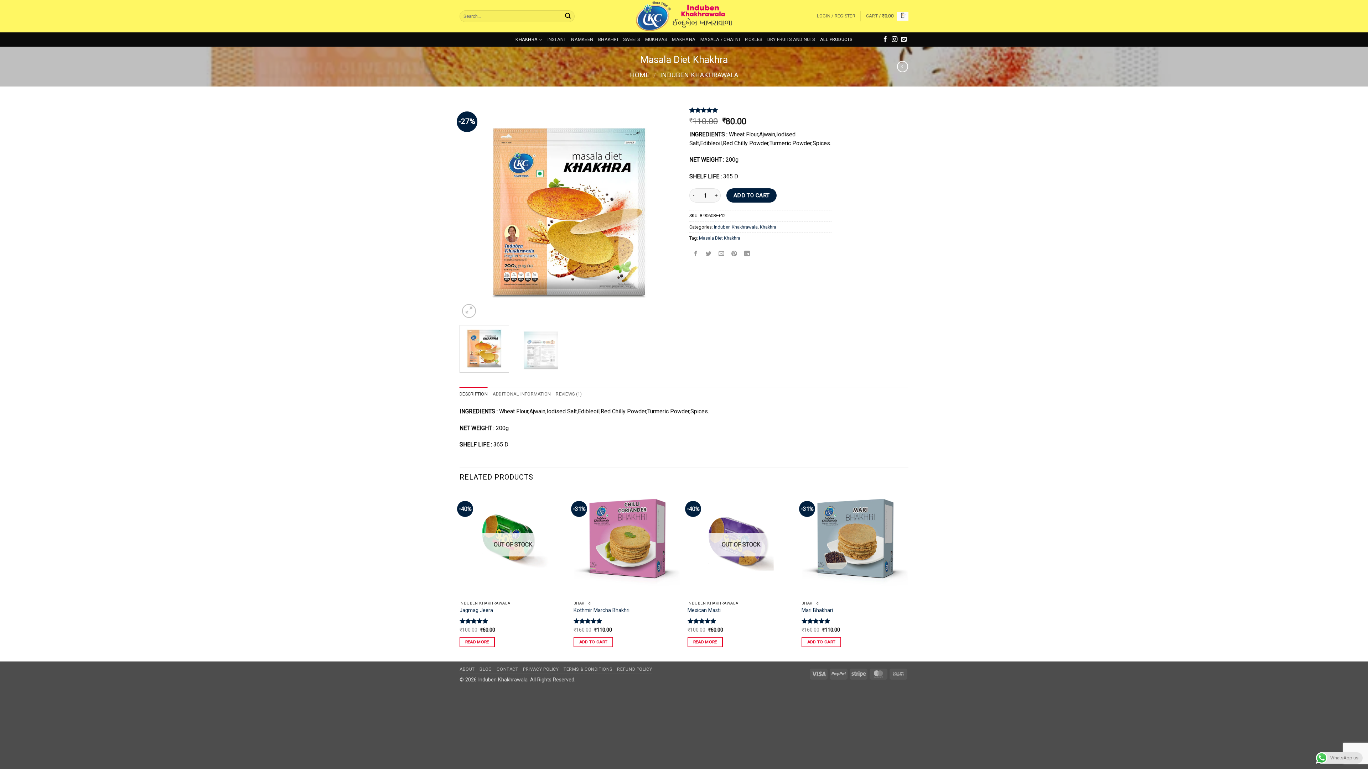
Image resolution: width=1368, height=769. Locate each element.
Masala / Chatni (720, 39)
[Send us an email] (904, 39)
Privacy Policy (541, 669)
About (467, 669)
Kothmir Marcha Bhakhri (601, 610)
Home (639, 75)
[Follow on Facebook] (885, 39)
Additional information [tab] (522, 394)
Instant (557, 39)
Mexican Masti (704, 610)
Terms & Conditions (588, 669)
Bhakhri (608, 39)
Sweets (631, 39)
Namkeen (582, 39)
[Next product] (902, 66)
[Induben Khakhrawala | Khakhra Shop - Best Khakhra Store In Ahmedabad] (684, 16)
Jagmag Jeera (476, 610)
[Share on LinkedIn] (747, 254)
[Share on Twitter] (709, 254)
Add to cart (752, 195)
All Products (836, 39)
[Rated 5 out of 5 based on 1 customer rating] (760, 110)
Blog (486, 669)
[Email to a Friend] (721, 254)
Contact (507, 669)
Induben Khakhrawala (699, 75)
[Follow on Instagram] (894, 39)
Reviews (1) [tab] (569, 394)
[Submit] (568, 16)
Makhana (683, 39)
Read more (477, 641)
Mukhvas (656, 39)
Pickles (753, 39)
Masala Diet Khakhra (719, 238)
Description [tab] (474, 394)
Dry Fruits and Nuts (791, 39)
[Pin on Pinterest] (734, 254)
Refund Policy (634, 669)
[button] (836, 16)
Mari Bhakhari (817, 610)
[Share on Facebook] (696, 254)
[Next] (665, 210)
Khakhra (526, 39)
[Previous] (472, 210)
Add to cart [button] (593, 641)
